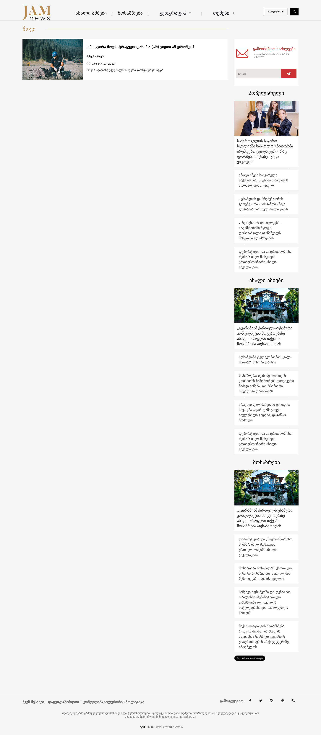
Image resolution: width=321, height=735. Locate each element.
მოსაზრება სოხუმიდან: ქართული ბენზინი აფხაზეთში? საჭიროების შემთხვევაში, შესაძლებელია (265, 573)
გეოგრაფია (172, 13)
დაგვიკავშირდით (63, 702)
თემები (221, 13)
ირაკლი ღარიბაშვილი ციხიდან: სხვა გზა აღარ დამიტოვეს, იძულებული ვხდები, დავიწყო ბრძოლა (264, 412)
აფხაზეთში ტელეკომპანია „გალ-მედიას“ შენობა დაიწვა (265, 359)
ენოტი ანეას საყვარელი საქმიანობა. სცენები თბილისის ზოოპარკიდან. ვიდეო (263, 180)
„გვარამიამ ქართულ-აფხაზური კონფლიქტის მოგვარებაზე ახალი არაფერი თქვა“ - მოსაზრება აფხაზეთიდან (264, 336)
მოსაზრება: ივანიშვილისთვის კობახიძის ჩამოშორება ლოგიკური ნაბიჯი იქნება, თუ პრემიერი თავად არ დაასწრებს (266, 383)
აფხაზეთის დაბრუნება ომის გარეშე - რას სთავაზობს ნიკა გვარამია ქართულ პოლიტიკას (263, 204)
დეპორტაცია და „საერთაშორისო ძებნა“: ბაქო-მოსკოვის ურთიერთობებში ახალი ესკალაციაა (265, 259)
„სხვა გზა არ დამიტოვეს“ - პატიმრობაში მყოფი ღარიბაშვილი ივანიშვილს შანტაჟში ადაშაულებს (260, 230)
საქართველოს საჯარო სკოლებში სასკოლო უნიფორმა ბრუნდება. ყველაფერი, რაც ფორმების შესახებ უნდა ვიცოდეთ (265, 151)
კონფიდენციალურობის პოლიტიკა (113, 702)
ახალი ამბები (91, 13)
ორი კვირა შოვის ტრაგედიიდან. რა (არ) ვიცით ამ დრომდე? (141, 46)
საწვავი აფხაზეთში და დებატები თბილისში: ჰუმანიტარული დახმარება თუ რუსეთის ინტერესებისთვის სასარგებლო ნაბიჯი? (265, 602)
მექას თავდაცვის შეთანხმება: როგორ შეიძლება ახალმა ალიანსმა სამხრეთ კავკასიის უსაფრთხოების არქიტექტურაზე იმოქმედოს (264, 636)
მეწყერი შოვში (95, 56)
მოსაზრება (130, 13)
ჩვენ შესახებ (33, 702)
